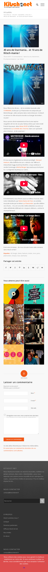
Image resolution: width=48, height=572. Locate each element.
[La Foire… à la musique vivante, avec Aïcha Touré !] (14, 354)
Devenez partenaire (10, 525)
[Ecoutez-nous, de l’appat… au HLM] (34, 354)
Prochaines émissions (10, 59)
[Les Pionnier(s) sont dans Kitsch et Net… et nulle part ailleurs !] (14, 334)
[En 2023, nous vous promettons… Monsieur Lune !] (14, 294)
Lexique (6, 522)
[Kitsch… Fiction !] (14, 314)
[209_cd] (21, 36)
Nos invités (7, 533)
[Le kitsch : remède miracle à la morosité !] (34, 294)
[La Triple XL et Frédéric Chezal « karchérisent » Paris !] (34, 334)
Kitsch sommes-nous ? (11, 518)
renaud (14, 256)
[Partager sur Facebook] (6, 267)
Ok (24, 568)
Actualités (8, 12)
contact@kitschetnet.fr (11, 493)
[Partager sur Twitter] (10, 267)
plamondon (7, 256)
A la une (29, 56)
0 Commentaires (17, 56)
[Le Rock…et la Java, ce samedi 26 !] (34, 314)
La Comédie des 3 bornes (20, 129)
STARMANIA (7, 111)
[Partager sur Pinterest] (19, 267)
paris (38, 253)
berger (15, 253)
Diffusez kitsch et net (11, 529)
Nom (33, 393)
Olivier (22, 59)
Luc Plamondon (28, 203)
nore (34, 253)
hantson (24, 253)
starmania (24, 256)
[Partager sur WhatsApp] (15, 267)
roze (18, 256)
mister (30, 253)
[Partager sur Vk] (33, 267)
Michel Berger (21, 167)
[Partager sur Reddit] (37, 267)
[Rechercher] (36, 4)
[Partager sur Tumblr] (28, 267)
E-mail (33, 401)
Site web (33, 408)
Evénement (35, 56)
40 (11, 253)
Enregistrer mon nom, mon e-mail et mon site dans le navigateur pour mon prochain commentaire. (22, 416)
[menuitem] (36, 4)
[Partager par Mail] (42, 267)
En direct (6, 536)
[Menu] (41, 4)
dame (20, 253)
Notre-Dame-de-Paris (26, 201)
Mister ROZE (23, 126)
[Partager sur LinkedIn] (24, 267)
